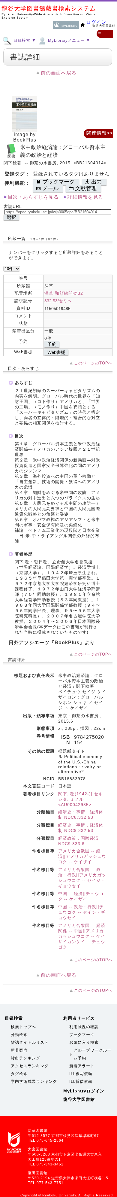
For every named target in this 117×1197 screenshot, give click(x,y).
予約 (51, 344)
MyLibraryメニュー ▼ (68, 40)
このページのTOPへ (93, 363)
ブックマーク (81, 1034)
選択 (11, 217)
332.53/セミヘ (57, 300)
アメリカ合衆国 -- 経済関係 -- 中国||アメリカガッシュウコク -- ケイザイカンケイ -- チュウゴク (81, 936)
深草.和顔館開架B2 (63, 293)
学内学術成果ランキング (34, 1081)
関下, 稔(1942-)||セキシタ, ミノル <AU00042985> (80, 799)
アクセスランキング (30, 1066)
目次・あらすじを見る (33, 197)
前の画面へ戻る (58, 72)
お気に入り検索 (84, 1042)
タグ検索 (19, 1073)
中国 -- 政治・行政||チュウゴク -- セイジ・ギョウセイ (81, 912)
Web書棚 (56, 352)
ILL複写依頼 (80, 1073)
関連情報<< (99, 133)
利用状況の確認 (84, 1027)
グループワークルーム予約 (92, 1054)
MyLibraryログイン (83, 1091)
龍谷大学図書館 (79, 1099)
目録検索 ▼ (24, 40)
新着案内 (19, 1050)
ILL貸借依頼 (80, 1081)
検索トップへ (23, 1027)
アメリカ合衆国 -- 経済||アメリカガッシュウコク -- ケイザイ (82, 856)
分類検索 (19, 1034)
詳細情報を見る (85, 197)
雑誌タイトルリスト (30, 1042)
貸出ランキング (25, 1058)
